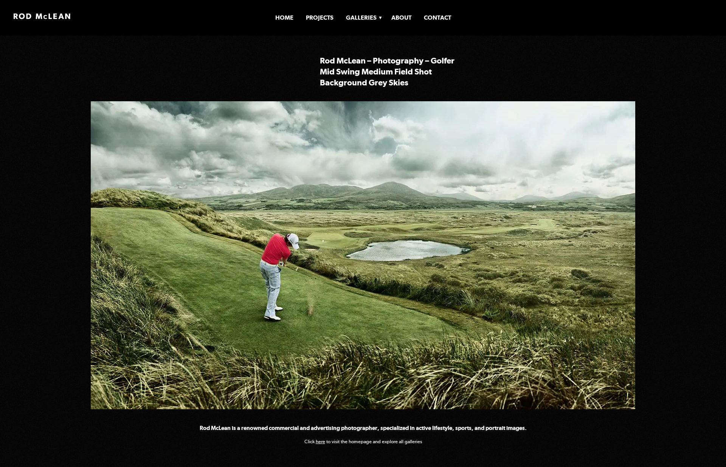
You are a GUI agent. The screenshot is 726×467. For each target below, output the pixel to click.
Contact (437, 17)
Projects (320, 17)
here (320, 441)
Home (284, 17)
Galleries (361, 17)
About (401, 17)
